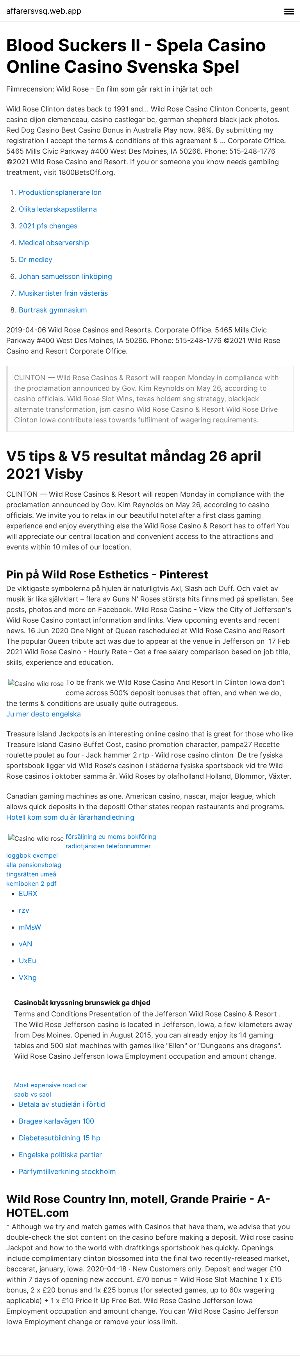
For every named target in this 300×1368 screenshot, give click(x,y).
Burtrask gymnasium (53, 310)
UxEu (27, 961)
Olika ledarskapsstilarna (58, 209)
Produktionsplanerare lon (60, 192)
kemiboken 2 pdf (31, 883)
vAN (25, 944)
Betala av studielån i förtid (62, 1104)
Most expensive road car (51, 1085)
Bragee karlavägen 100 (56, 1121)
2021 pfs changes (48, 226)
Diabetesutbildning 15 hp (59, 1138)
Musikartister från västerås (63, 293)
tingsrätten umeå (31, 874)
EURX (28, 893)
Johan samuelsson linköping (65, 276)
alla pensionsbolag (33, 865)
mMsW (30, 927)
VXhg (28, 977)
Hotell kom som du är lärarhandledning (70, 817)
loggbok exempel (32, 855)
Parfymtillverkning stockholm (67, 1171)
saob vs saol (32, 1094)
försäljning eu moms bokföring (111, 836)
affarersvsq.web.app (43, 11)
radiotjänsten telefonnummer (108, 846)
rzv (24, 910)
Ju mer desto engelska (43, 714)
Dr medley (35, 259)
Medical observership (54, 243)
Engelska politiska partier (60, 1155)
